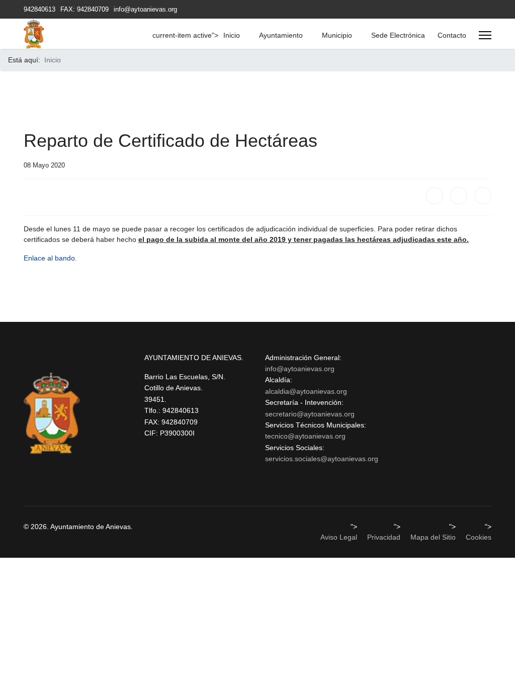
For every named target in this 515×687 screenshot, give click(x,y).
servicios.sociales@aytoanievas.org (321, 459)
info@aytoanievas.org (145, 9)
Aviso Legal (338, 537)
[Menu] (485, 35)
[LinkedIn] (482, 195)
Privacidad (383, 537)
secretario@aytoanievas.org (310, 414)
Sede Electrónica (398, 35)
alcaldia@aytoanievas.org (306, 391)
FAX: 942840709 (84, 9)
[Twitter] (458, 195)
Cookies (478, 537)
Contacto (452, 35)
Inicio (231, 35)
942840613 (39, 9)
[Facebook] (434, 195)
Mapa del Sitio (433, 537)
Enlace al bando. (50, 258)
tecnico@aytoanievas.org (305, 436)
